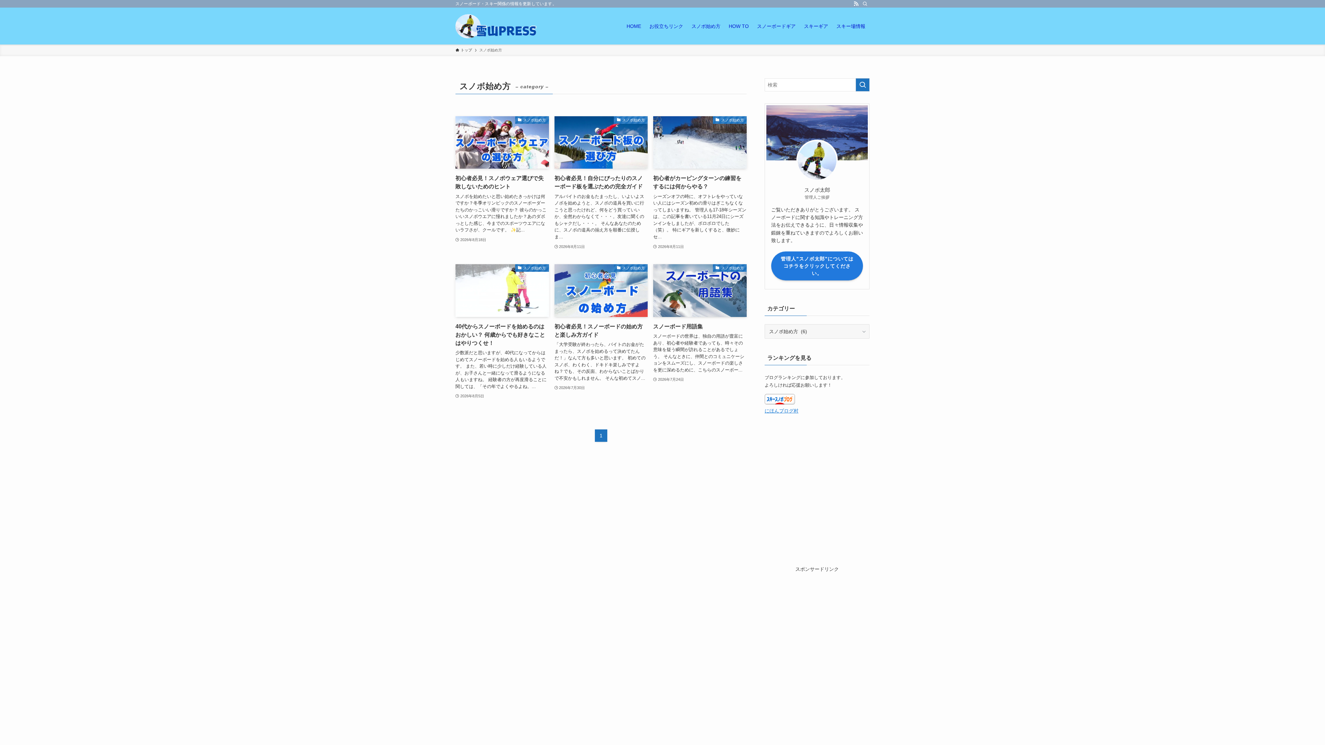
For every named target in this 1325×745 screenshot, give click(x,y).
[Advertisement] (817, 616)
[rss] (856, 4)
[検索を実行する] (863, 84)
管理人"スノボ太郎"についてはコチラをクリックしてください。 (817, 266)
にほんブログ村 (781, 411)
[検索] (865, 4)
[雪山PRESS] (496, 26)
